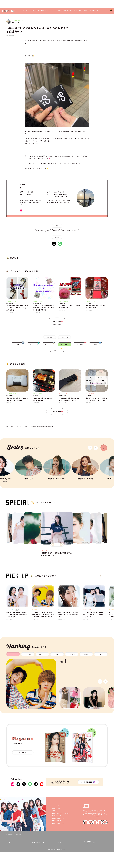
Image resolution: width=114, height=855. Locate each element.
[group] (31, 684)
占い (98, 10)
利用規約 (54, 811)
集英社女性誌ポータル (58, 823)
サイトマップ (55, 806)
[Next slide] (96, 448)
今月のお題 (50, 337)
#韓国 (48, 230)
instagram (12, 784)
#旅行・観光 (39, 230)
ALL (13, 654)
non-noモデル (26, 10)
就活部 (96, 344)
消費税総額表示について (58, 818)
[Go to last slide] (90, 448)
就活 (71, 10)
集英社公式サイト (56, 821)
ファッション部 (34, 344)
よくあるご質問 (56, 808)
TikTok (18, 784)
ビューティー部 (49, 344)
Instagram (21, 210)
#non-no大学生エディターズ (70, 230)
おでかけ (86, 10)
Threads (36, 784)
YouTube (41, 784)
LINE (60, 244)
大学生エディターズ (63, 10)
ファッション (44, 10)
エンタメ (92, 10)
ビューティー (52, 10)
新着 (18, 344)
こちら (97, 816)
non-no (95, 822)
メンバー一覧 (64, 337)
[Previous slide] (52, 544)
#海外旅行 (56, 230)
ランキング (57, 350)
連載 (32, 10)
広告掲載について (56, 816)
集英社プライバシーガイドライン (60, 813)
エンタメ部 (80, 344)
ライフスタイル (78, 10)
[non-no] (8, 11)
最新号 (37, 10)
